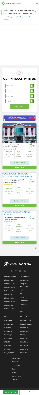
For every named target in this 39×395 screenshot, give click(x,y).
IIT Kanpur (7, 346)
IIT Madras (7, 328)
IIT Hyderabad (9, 353)
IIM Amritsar (24, 328)
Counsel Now (11, 392)
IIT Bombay (8, 338)
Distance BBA (8, 294)
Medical (22, 311)
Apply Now (20, 167)
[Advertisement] (19, 44)
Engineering (24, 290)
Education (23, 304)
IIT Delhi (7, 342)
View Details (20, 163)
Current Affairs (17, 376)
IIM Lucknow (24, 346)
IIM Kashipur (24, 342)
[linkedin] (25, 271)
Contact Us (16, 365)
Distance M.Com (10, 287)
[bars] (37, 3)
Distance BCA (9, 298)
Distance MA (8, 291)
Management (12, 17)
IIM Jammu (24, 338)
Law (21, 308)
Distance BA (8, 305)
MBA (20, 17)
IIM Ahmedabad (25, 320)
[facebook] (11, 271)
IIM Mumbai (24, 349)
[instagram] (15, 271)
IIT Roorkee (8, 320)
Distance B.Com (10, 302)
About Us (15, 362)
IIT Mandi (7, 349)
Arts (21, 293)
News (14, 373)
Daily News (15, 380)
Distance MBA (9, 280)
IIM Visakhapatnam (26, 324)
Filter (28, 392)
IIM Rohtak (23, 353)
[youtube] (20, 271)
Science (22, 297)
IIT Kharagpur (8, 335)
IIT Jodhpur (8, 331)
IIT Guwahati (8, 324)
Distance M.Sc (9, 309)
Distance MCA (9, 284)
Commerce (24, 301)
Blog (13, 369)
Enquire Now (19, 107)
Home (3, 17)
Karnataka (27, 17)
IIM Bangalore (24, 331)
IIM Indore (23, 335)
